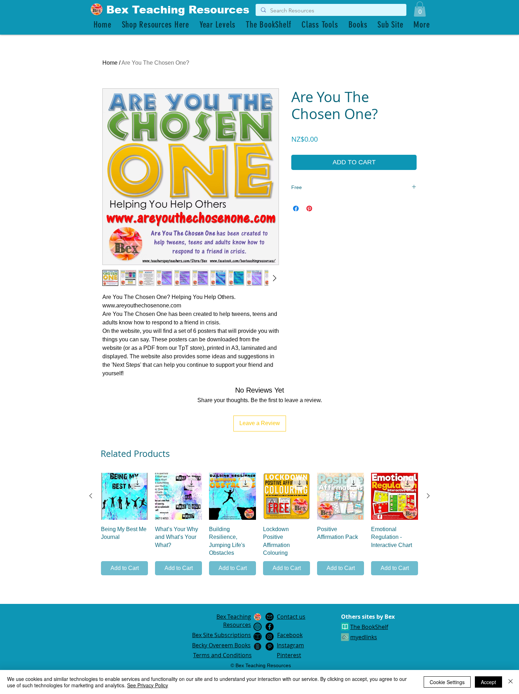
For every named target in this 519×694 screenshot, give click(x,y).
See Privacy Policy (147, 685)
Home (110, 63)
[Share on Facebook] (296, 208)
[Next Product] (428, 496)
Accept (488, 682)
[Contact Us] (270, 617)
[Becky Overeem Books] (257, 637)
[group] (259, 524)
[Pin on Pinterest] (309, 208)
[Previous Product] (90, 496)
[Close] (510, 682)
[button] (419, 9)
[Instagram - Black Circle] (270, 637)
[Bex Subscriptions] (257, 627)
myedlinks (363, 637)
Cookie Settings (447, 682)
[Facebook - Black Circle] (270, 627)
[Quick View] (124, 496)
